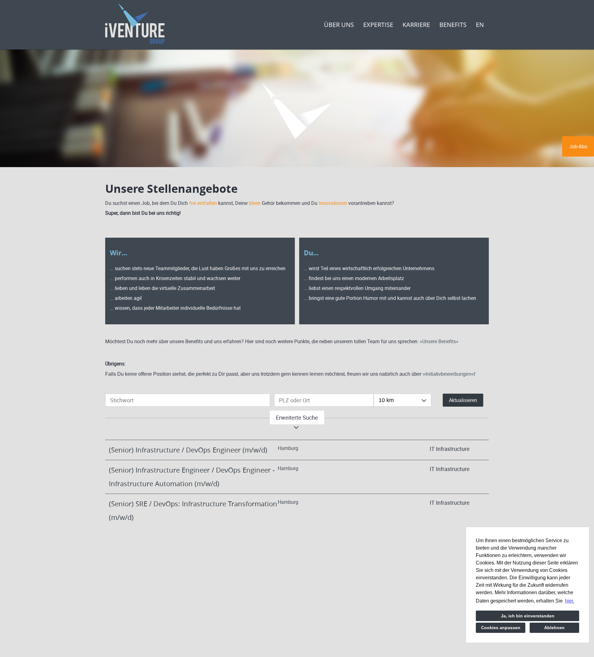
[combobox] (402, 400)
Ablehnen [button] (554, 627)
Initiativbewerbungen (448, 374)
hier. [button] (569, 600)
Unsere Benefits (439, 341)
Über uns (339, 24)
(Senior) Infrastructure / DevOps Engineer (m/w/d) (188, 449)
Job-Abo (578, 146)
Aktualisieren (463, 400)
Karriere (416, 24)
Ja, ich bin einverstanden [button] (527, 615)
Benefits (453, 24)
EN (480, 24)
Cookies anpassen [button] (500, 627)
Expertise (378, 24)
